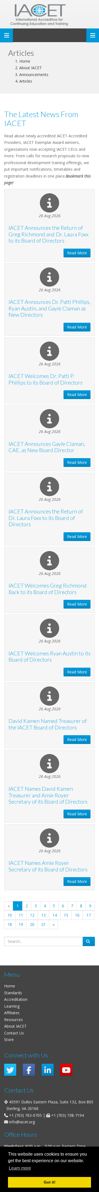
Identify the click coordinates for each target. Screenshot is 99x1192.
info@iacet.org (22, 1121)
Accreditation (16, 999)
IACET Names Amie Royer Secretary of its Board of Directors (48, 866)
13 (43, 915)
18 (9, 924)
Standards (13, 992)
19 (21, 924)
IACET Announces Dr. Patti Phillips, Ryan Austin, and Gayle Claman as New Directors (49, 308)
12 (32, 915)
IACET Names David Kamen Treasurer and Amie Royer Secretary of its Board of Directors (48, 795)
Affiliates (12, 1012)
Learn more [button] (20, 1168)
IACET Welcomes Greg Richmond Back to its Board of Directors (48, 588)
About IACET (15, 1026)
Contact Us (14, 1033)
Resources (13, 1019)
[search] (88, 941)
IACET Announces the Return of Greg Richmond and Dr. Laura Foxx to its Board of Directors (49, 234)
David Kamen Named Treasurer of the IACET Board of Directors (48, 724)
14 (55, 915)
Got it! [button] (50, 1182)
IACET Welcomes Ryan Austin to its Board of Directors (49, 656)
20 (32, 924)
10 (9, 915)
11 (21, 915)
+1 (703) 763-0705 (25, 1115)
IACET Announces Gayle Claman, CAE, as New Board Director (47, 447)
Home (9, 986)
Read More (77, 252)
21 (43, 924)
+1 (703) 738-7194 (67, 1115)
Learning (12, 1006)
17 (88, 915)
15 (66, 915)
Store (9, 1039)
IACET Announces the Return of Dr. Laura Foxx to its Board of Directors (46, 517)
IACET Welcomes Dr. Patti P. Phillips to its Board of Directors (45, 379)
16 (77, 915)
